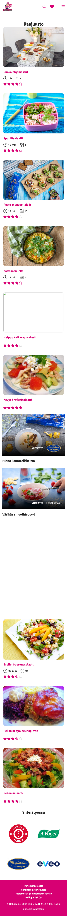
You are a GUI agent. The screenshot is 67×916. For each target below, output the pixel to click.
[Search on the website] (44, 7)
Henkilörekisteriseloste (33, 889)
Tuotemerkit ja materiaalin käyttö (33, 893)
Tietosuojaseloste (33, 885)
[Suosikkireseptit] (52, 7)
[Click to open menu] (63, 6)
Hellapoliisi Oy (33, 897)
